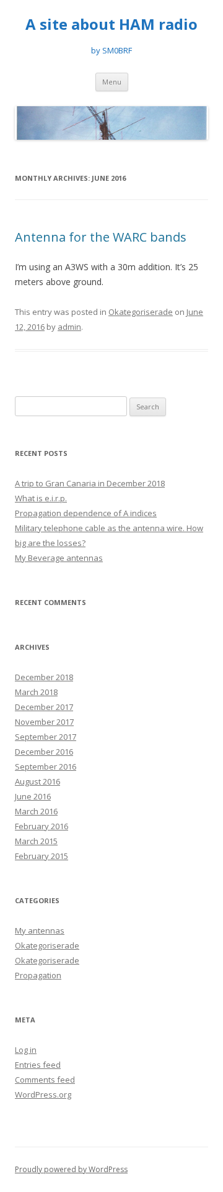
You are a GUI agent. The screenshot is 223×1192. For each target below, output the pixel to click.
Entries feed (38, 1064)
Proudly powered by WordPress (71, 1169)
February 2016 (41, 826)
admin (69, 326)
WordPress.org (43, 1094)
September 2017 (45, 736)
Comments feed (45, 1079)
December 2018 (44, 677)
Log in (26, 1049)
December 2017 (44, 706)
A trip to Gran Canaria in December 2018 (90, 483)
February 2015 (41, 856)
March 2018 (36, 692)
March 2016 (36, 811)
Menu (111, 81)
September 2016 (45, 766)
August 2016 (37, 781)
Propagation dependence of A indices (86, 513)
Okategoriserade (140, 311)
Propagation (38, 975)
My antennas (39, 930)
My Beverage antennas (59, 557)
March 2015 (36, 841)
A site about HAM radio (111, 24)
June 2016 (33, 796)
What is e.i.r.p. (41, 498)
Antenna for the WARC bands (100, 237)
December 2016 (44, 751)
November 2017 (44, 721)
